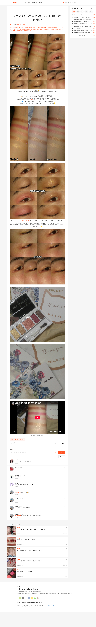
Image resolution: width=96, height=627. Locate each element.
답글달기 (17, 463)
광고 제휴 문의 (39, 602)
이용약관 (18, 602)
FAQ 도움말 (34, 602)
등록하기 (61, 452)
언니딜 (40, 2)
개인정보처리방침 (24, 602)
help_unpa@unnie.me (50, 605)
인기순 (61, 456)
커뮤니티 (34, 2)
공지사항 (29, 602)
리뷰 (29, 2)
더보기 (91, 8)
